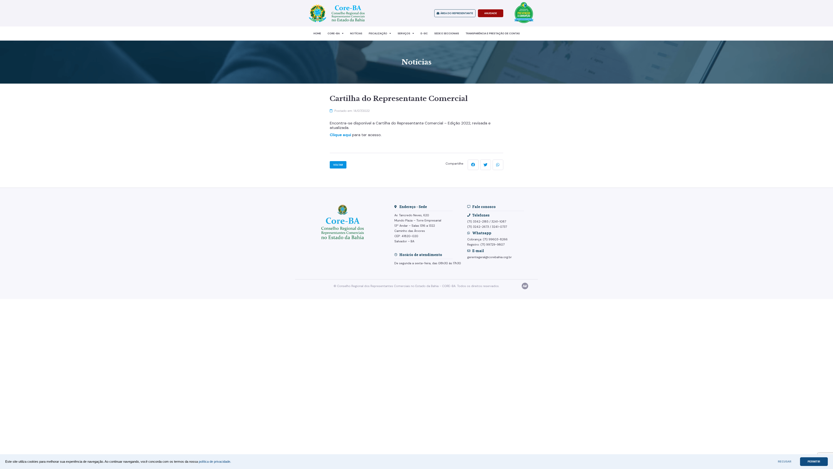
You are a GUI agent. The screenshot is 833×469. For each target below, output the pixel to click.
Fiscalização (378, 33)
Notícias (356, 33)
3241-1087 (498, 221)
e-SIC (424, 33)
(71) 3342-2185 (478, 221)
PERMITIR (814, 461)
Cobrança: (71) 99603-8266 (487, 239)
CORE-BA (334, 33)
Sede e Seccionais (446, 33)
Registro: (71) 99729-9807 (486, 244)
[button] (473, 165)
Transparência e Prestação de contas (493, 33)
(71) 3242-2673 (478, 227)
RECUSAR (784, 461)
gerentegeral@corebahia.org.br (489, 257)
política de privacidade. (215, 461)
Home (317, 33)
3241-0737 (499, 227)
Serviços (404, 33)
